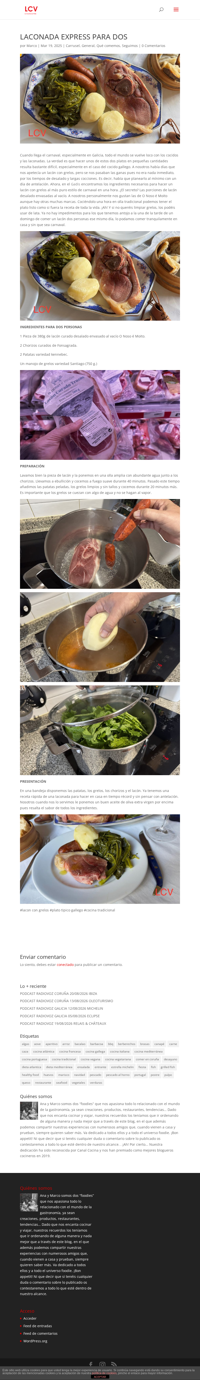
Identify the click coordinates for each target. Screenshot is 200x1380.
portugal (140, 1075)
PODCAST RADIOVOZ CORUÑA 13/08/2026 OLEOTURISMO (66, 1001)
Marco (32, 45)
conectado (65, 964)
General (88, 45)
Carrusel (73, 45)
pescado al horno (118, 1075)
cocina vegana (90, 1059)
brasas (145, 1044)
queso (26, 1082)
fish (153, 1067)
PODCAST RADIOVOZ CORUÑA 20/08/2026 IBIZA (58, 993)
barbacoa (96, 1044)
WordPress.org (35, 1341)
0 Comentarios (153, 45)
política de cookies (104, 1373)
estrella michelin (122, 1067)
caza (25, 1051)
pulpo (168, 1075)
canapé (159, 1044)
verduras (96, 1082)
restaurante (43, 1082)
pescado (95, 1075)
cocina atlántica (43, 1051)
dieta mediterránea (59, 1067)
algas (25, 1044)
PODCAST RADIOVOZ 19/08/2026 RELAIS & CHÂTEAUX (63, 1023)
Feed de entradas (37, 1326)
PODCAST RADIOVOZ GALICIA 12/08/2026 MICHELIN (61, 1008)
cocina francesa (70, 1051)
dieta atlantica (31, 1067)
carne (173, 1044)
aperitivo (52, 1044)
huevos (48, 1075)
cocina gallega (95, 1051)
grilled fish (168, 1067)
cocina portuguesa (34, 1059)
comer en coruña (147, 1059)
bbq (110, 1044)
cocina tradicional (64, 1059)
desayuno (170, 1059)
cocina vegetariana (118, 1059)
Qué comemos (108, 45)
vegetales (78, 1082)
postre (155, 1075)
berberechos (126, 1044)
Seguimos (130, 45)
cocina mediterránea (148, 1051)
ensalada (83, 1067)
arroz (66, 1044)
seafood (61, 1082)
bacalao (80, 1044)
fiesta (142, 1067)
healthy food (30, 1075)
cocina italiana (120, 1051)
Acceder (30, 1318)
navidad (79, 1075)
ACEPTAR (100, 1376)
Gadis (75, 184)
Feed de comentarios (40, 1333)
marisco (63, 1075)
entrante (100, 1067)
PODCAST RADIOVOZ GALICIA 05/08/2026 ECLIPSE (60, 1016)
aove (37, 1044)
